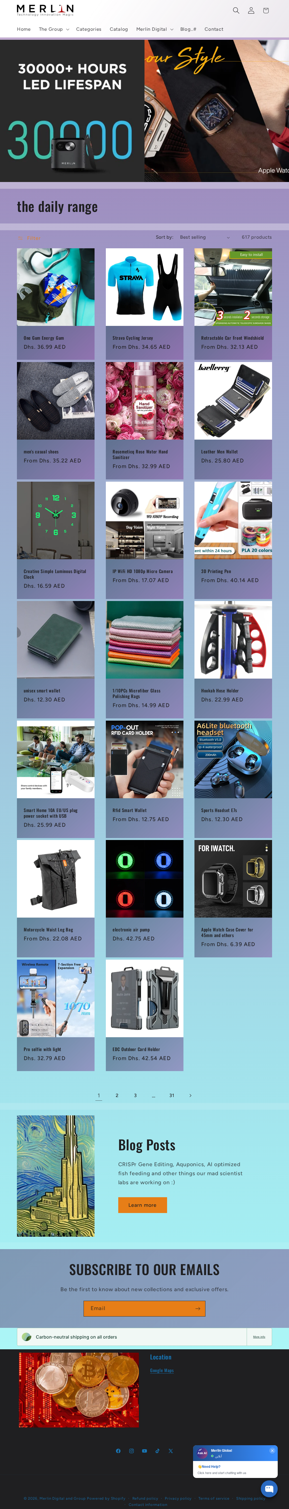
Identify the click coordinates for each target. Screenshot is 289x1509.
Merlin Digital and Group (63, 1498)
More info (259, 1336)
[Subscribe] (197, 1309)
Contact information (148, 1504)
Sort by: (165, 237)
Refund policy (145, 1498)
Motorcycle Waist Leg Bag (48, 929)
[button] (53, 29)
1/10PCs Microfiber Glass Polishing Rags (136, 693)
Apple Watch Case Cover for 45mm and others (227, 932)
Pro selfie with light (42, 1049)
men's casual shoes (41, 451)
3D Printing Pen (216, 571)
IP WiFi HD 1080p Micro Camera (143, 571)
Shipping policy (251, 1498)
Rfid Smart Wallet (129, 810)
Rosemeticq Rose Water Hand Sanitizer (140, 454)
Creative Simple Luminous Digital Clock (55, 574)
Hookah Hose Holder (220, 690)
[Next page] (190, 1095)
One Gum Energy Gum (44, 338)
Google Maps (162, 1370)
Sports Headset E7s (219, 810)
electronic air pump (131, 929)
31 (171, 1095)
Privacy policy (178, 1498)
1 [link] (99, 1095)
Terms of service (213, 1498)
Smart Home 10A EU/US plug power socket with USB (51, 813)
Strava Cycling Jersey (133, 338)
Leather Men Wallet (219, 451)
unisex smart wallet (42, 690)
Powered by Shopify (106, 1498)
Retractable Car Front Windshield (232, 338)
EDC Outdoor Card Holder (136, 1049)
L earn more (142, 1205)
